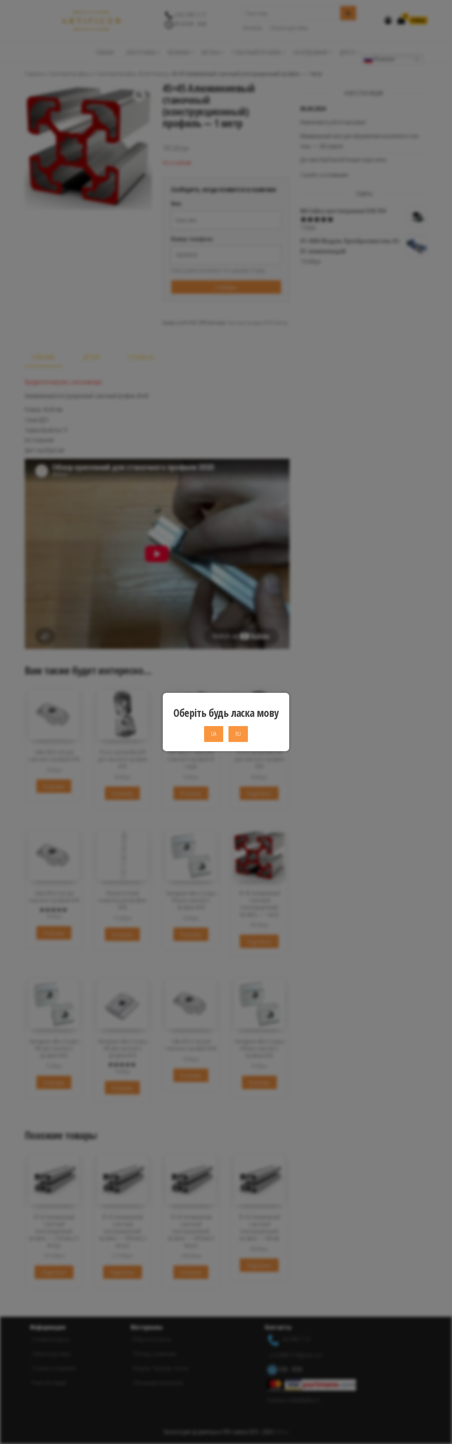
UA (213, 734)
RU (238, 734)
